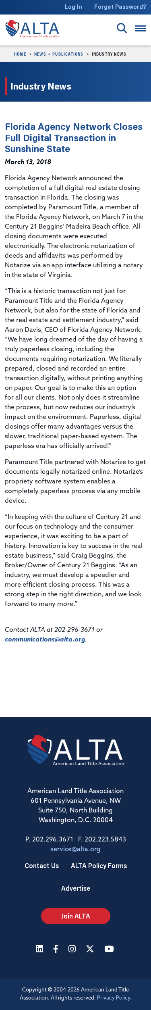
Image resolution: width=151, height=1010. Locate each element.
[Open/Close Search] (122, 28)
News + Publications (59, 53)
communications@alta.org (45, 640)
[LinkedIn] (40, 949)
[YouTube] (110, 949)
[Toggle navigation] (140, 28)
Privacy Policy (113, 998)
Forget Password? (120, 6)
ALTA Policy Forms (99, 865)
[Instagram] (73, 949)
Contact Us (42, 865)
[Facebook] (56, 949)
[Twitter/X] (91, 949)
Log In (73, 6)
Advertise (75, 888)
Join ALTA (75, 916)
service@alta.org (75, 849)
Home (20, 53)
